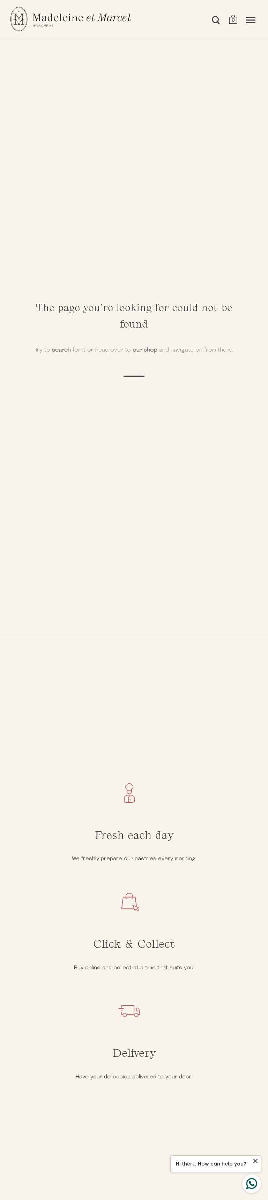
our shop (145, 350)
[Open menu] (250, 20)
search (61, 350)
